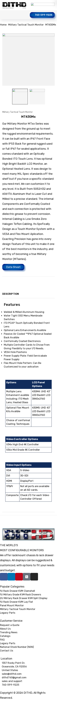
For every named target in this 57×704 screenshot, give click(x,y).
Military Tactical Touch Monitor (25, 24)
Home (3, 24)
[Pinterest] (19, 576)
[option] (20, 96)
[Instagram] (34, 576)
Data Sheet (13, 267)
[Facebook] (4, 576)
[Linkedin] (11, 576)
